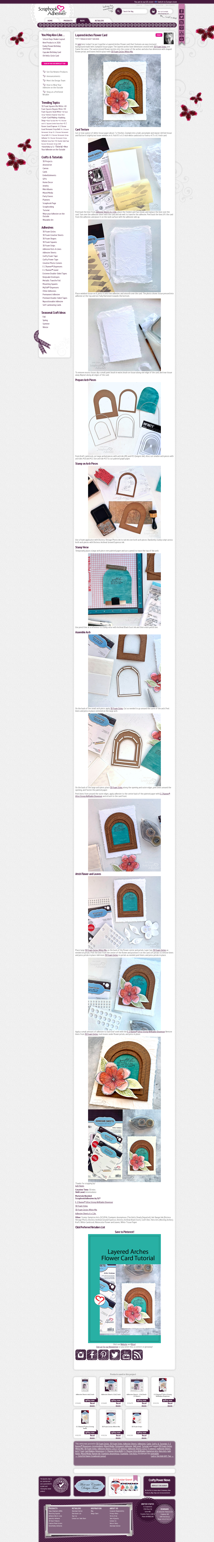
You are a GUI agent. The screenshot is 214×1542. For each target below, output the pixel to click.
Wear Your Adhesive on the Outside (54, 148)
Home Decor (48, 182)
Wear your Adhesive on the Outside (54, 215)
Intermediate (97, 1446)
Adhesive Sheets (49, 252)
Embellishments (49, 175)
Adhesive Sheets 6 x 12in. (106, 211)
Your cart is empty (163, 11)
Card (44, 117)
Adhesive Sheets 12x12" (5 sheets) (142, 1448)
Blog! (133, 1344)
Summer (46, 323)
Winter (45, 327)
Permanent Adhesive (51, 294)
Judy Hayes (96, 39)
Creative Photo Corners (52, 262)
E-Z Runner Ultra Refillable (135, 1451)
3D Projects (47, 161)
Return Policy (114, 1523)
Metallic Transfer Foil (52, 280)
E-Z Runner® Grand (50, 269)
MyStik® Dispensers (51, 287)
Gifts (45, 178)
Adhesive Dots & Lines (52, 249)
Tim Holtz (133, 1453)
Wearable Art (48, 219)
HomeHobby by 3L (48, 147)
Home (50, 20)
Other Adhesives (49, 290)
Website (124, 1344)
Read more (92, 1404)
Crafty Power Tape (50, 259)
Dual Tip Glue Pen (52, 120)
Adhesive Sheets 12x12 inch (111, 1394)
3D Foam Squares (50, 242)
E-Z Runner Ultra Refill (114, 1451)
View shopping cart (163, 14)
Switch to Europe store (167, 1)
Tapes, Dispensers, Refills (55, 1511)
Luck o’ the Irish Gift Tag (162, 1456)
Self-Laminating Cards (52, 304)
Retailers (99, 20)
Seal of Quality (170, 5)
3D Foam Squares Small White (53, 110)
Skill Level (137, 1446)
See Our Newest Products (57, 71)
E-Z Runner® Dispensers (52, 266)
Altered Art (47, 164)
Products (68, 20)
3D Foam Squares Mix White (52, 106)
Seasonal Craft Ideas (53, 312)
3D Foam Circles (49, 231)
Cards (45, 171)
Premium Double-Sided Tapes (55, 297)
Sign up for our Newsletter (107, 1346)
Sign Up (74, 1516)
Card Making (52, 117)
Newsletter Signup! (159, 1485)
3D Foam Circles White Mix (122, 51)
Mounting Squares (50, 283)
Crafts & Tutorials (51, 157)
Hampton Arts (152, 1451)
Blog (82, 20)
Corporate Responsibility (117, 1511)
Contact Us (113, 1521)
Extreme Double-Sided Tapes (55, 273)
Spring (45, 320)
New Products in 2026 (52, 42)
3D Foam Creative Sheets (53, 235)
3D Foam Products (54, 1521)
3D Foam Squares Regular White (54, 107)
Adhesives (47, 227)
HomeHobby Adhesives (55, 1526)
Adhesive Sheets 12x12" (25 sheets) (112, 1448)
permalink (155, 1453)
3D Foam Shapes (49, 238)
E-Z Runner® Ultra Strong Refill (85, 1427)
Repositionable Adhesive (53, 301)
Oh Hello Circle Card (51, 55)
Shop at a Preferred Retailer (53, 93)
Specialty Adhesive (54, 1518)
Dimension (99, 1451)
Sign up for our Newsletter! (55, 63)
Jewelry (46, 185)
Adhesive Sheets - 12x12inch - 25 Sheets (137, 1395)
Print (159, 35)
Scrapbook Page (49, 203)
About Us (139, 5)
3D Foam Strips (49, 245)
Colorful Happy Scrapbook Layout (90, 1456)
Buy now (90, 1400)
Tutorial (59, 146)
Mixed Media (48, 192)
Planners (46, 199)
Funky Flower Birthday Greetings (52, 47)
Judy (79, 44)
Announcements (53, 76)
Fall (44, 316)
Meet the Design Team (56, 80)
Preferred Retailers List (92, 1227)
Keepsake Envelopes (51, 276)
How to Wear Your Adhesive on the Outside (53, 86)
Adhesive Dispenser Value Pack (55, 115)
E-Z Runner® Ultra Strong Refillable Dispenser (146, 1031)
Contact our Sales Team (79, 1518)
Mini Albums (48, 189)
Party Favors (48, 196)
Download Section (77, 1511)
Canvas (45, 168)
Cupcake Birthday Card (52, 52)
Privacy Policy (149, 5)
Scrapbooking (48, 206)
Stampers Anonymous (110, 1453)
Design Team (94, 1513)
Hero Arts (163, 1451)
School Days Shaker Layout (54, 39)
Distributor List (76, 1513)
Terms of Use (159, 5)
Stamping (124, 1453)
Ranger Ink (96, 1453)
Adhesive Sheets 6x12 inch (85, 1394)
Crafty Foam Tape (50, 256)
